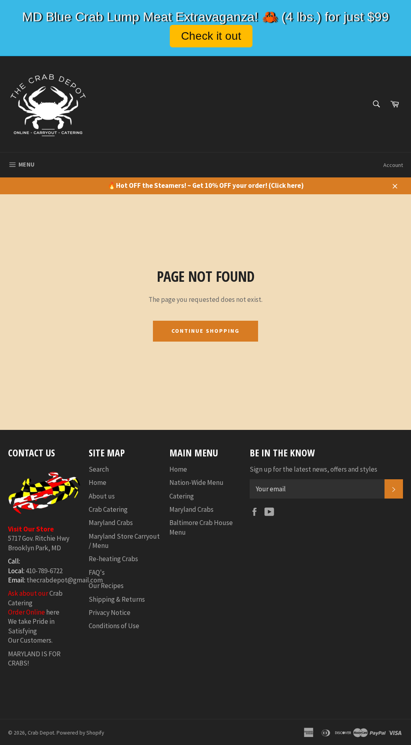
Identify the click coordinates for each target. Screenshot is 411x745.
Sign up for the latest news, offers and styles (313, 469)
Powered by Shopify (80, 732)
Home (97, 482)
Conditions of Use (114, 625)
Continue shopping (205, 330)
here (52, 612)
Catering (181, 496)
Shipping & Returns (117, 599)
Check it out (211, 36)
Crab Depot (41, 732)
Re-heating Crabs (113, 558)
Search (99, 469)
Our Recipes (106, 585)
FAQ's (97, 572)
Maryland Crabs (111, 522)
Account (393, 165)
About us (102, 496)
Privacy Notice (109, 612)
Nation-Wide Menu (196, 482)
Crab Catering (108, 509)
